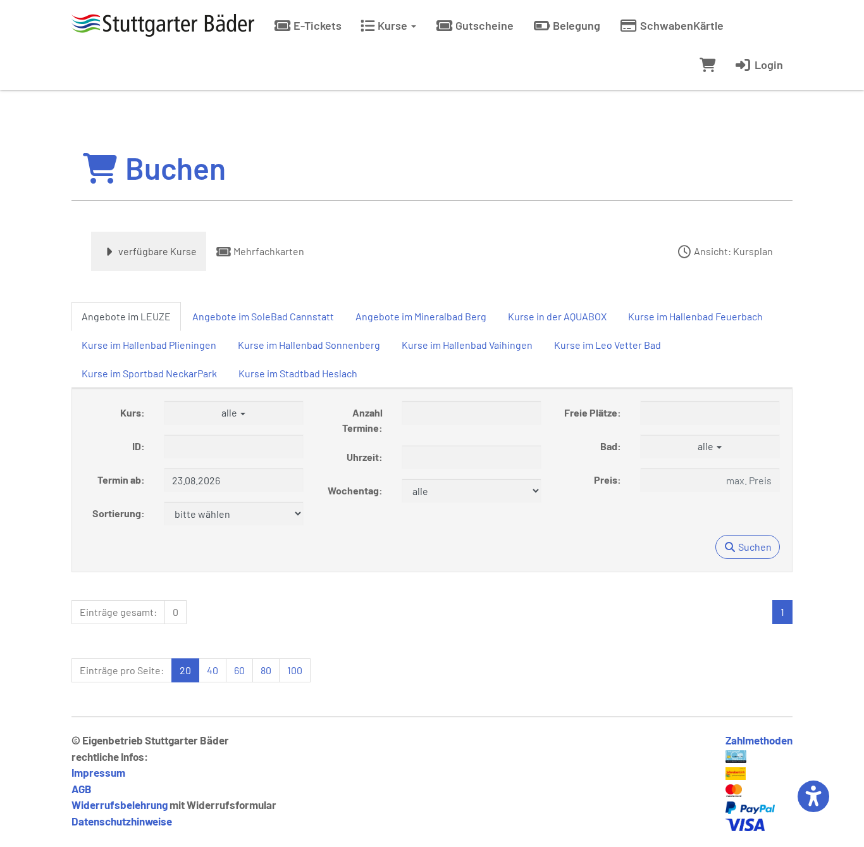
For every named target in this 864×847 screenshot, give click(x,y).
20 (185, 670)
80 (266, 670)
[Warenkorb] (707, 64)
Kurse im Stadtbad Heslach (297, 373)
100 (294, 670)
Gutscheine (483, 25)
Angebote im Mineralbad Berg (420, 316)
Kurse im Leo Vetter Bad (607, 345)
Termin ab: (121, 480)
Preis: (607, 480)
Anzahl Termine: (362, 420)
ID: (138, 446)
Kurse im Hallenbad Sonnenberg (309, 345)
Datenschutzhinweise (121, 821)
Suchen (754, 547)
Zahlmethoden (759, 740)
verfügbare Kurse (156, 251)
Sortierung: (118, 513)
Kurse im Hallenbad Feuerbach (695, 316)
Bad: (610, 446)
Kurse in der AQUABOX (557, 316)
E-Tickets (316, 25)
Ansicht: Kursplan (732, 251)
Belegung (575, 25)
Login (767, 65)
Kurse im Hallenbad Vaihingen (467, 345)
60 (239, 670)
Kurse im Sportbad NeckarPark (149, 373)
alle (230, 412)
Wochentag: (355, 490)
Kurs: (132, 412)
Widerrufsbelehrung (119, 804)
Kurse (392, 25)
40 (212, 670)
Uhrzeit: (365, 457)
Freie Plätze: (592, 412)
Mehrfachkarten (267, 251)
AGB (81, 788)
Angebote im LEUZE (126, 316)
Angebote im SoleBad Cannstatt (263, 316)
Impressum (98, 772)
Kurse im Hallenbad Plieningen (149, 345)
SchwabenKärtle (681, 25)
